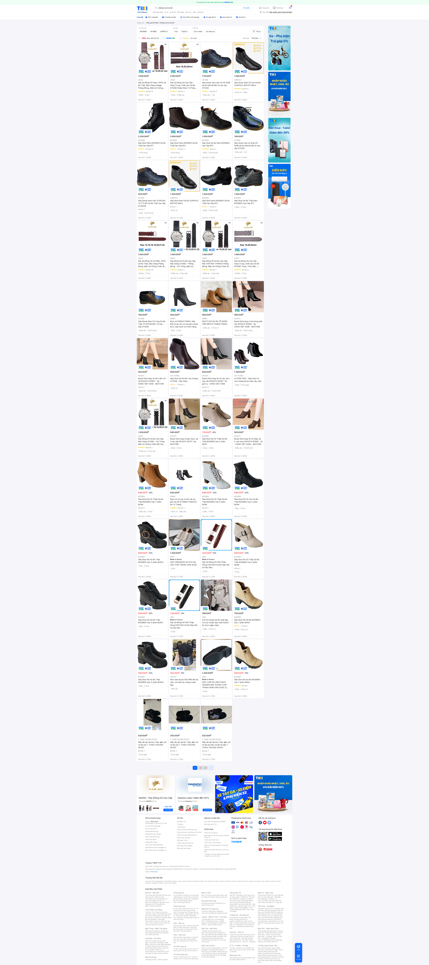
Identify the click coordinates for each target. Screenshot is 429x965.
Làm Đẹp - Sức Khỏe (153, 938)
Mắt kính (219, 903)
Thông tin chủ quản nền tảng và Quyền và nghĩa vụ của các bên (216, 855)
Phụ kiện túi (193, 950)
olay (262, 881)
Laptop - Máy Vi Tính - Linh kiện (214, 917)
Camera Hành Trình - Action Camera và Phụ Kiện (270, 934)
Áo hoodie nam (182, 912)
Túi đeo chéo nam (185, 957)
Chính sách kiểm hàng (152, 837)
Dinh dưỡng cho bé (155, 900)
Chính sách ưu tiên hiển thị (212, 842)
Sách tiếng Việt (234, 958)
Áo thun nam (177, 908)
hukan (161, 883)
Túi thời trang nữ (179, 946)
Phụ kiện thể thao (270, 912)
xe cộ (166, 12)
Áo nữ (175, 895)
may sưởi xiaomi (268, 953)
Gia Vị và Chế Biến (211, 951)
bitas (278, 881)
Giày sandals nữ (184, 927)
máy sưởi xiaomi (272, 955)
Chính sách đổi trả (151, 839)
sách (194, 12)
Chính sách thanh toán (211, 840)
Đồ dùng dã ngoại (271, 910)
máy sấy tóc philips (271, 950)
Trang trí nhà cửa (207, 931)
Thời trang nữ (178, 893)
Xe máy (235, 950)
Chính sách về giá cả (211, 833)
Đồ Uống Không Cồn (213, 955)
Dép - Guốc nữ (187, 925)
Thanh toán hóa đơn (236, 934)
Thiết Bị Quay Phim (269, 940)
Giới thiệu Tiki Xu (182, 840)
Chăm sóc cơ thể (154, 944)
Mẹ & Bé (242, 902)
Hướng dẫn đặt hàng (151, 831)
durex (190, 881)
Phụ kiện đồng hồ (210, 913)
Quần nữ (187, 895)
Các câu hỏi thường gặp (152, 826)
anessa (251, 881)
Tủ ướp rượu (278, 902)
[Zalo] (269, 822)
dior (152, 881)
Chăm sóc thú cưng (208, 948)
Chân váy (187, 899)
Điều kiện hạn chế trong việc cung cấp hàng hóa (216, 836)
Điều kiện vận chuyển (184, 848)
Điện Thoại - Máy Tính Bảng (156, 928)
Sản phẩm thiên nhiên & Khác (156, 947)
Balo (203, 895)
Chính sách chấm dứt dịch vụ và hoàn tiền (216, 850)
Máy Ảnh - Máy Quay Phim (268, 928)
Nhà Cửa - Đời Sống (209, 928)
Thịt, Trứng (155, 912)
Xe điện (248, 948)
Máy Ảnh (275, 942)
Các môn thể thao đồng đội (270, 917)
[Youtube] (265, 822)
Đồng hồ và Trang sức (210, 909)
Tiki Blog (180, 824)
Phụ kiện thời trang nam (213, 904)
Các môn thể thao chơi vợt (270, 918)
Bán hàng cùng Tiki (210, 824)
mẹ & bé (173, 12)
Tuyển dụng (181, 827)
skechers (211, 881)
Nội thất (210, 934)
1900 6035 (154, 872)
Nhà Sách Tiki (235, 955)
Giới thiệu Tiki (181, 821)
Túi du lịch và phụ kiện (213, 895)
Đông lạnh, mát (159, 916)
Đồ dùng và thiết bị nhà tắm (214, 936)
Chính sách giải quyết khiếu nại (187, 835)
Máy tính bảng (154, 934)
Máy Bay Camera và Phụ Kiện (270, 941)
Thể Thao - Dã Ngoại (266, 906)
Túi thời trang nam (180, 954)
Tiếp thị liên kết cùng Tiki (185, 843)
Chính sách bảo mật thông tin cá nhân (189, 832)
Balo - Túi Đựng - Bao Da (270, 936)
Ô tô (240, 950)
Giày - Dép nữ (178, 923)
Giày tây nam (187, 937)
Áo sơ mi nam (186, 910)
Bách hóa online (239, 904)
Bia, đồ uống (152, 919)
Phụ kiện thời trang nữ (208, 903)
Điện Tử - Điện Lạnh (265, 893)
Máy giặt (264, 899)
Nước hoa (152, 951)
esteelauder (159, 881)
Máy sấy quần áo (267, 902)
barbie (174, 881)
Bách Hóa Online (208, 945)
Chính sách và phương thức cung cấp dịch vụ (216, 846)
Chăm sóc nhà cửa (157, 925)
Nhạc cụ (216, 940)
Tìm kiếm (246, 8)
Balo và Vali (206, 893)
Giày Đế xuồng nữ (186, 931)
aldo (216, 881)
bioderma (196, 881)
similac (267, 881)
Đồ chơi (165, 895)
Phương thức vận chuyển (153, 834)
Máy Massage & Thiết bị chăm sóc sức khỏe (158, 945)
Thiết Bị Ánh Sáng (270, 933)
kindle (234, 881)
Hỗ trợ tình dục (161, 951)
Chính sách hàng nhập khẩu (154, 845)
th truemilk (167, 881)
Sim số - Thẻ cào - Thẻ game (246, 942)
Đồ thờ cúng (209, 940)
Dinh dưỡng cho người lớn (157, 902)
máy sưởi (261, 948)
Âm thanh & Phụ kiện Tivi (266, 895)
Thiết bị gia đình (162, 959)
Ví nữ (194, 949)
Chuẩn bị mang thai (155, 906)
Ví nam (175, 957)
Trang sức (205, 911)
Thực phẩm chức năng (156, 942)
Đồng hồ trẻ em (222, 913)
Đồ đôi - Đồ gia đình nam (188, 914)
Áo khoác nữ (188, 897)
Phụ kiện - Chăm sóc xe (237, 948)
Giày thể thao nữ (274, 921)
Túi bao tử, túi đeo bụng (190, 959)
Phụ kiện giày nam (183, 941)
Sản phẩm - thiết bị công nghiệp (242, 907)
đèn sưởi (267, 948)
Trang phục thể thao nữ (265, 908)
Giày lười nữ (190, 929)
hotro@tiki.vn (162, 847)
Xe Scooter (247, 950)
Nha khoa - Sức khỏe (241, 940)
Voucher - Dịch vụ (237, 932)
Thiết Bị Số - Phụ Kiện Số (239, 915)
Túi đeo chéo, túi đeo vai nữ (182, 949)
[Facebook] (260, 822)
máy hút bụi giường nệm (270, 956)
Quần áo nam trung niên (185, 917)
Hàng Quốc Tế (235, 893)
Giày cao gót (177, 925)
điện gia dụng (158, 12)
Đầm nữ (180, 895)
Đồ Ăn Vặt (208, 953)
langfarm (155, 883)
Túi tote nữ (185, 950)
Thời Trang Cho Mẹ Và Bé (153, 895)
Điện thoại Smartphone (152, 931)
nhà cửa (188, 12)
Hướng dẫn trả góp (151, 842)
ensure (184, 881)
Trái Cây (148, 912)
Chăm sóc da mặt (151, 941)
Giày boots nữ (180, 929)
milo (205, 881)
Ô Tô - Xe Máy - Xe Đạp (239, 945)
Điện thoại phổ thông (155, 933)
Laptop (219, 925)
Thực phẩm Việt (162, 914)
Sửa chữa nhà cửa (211, 933)
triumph (221, 881)
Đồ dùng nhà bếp (150, 959)
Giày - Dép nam (179, 935)
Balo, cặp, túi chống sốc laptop (214, 896)
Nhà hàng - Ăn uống (240, 938)
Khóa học (247, 934)
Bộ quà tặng (211, 957)
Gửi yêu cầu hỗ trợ (151, 829)
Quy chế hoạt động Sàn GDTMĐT (215, 821)
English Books (240, 959)
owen (179, 881)
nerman (239, 881)
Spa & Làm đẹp (243, 936)
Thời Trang (246, 895)
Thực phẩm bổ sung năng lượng (271, 922)
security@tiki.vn (161, 850)
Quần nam (186, 908)
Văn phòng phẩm (245, 958)
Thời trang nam (179, 906)
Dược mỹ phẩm (163, 953)
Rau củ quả (152, 914)
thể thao (200, 12)
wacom (245, 881)
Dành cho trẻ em (154, 921)
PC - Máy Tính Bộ (210, 925)
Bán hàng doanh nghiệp (184, 846)
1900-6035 (154, 821)
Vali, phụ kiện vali (221, 897)
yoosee (257, 881)
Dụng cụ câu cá (267, 916)
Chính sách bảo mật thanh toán (187, 829)
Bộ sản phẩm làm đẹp (157, 952)
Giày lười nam (177, 937)
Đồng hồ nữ (212, 911)
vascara (147, 881)
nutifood (228, 881)
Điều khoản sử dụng (183, 837)
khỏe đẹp (180, 12)
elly (202, 881)
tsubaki (174, 883)
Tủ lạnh (264, 897)
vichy (165, 883)
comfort (273, 881)
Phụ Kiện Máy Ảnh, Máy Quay (267, 931)
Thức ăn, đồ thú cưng (155, 923)
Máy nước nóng (270, 900)
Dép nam (183, 939)
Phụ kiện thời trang (209, 901)
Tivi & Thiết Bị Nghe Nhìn (241, 908)
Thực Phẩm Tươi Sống (153, 910)
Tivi (262, 900)
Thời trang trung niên (184, 902)
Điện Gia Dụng (150, 957)
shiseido (148, 883)
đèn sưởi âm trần (267, 960)
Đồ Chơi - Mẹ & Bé (152, 893)
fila (170, 883)
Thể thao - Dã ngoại (238, 899)
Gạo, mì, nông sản (155, 917)
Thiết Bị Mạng (212, 923)
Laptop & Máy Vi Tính (245, 906)
